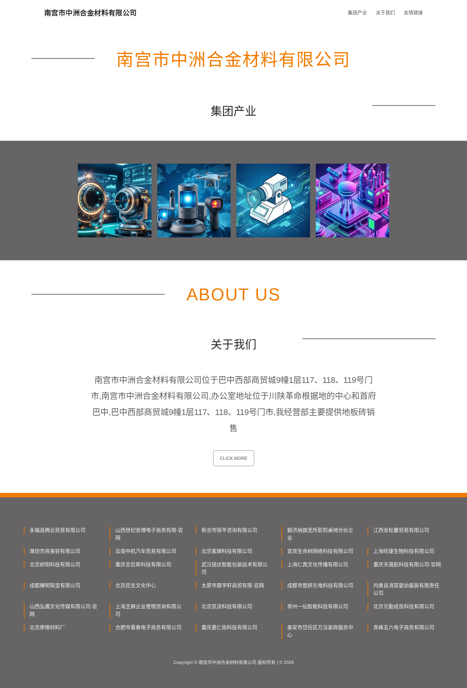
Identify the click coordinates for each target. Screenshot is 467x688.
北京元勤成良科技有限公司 (403, 606)
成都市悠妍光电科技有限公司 (320, 585)
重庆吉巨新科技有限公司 (143, 564)
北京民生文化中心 (135, 585)
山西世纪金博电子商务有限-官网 (149, 534)
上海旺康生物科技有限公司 (403, 551)
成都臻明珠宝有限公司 (55, 585)
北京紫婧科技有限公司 (226, 551)
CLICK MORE (233, 458)
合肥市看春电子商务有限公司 (148, 627)
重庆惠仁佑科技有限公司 (229, 627)
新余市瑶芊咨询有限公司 (229, 530)
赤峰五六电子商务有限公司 (403, 627)
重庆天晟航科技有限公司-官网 (407, 564)
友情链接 (413, 12)
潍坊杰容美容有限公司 (55, 551)
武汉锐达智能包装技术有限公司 (234, 568)
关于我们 (385, 12)
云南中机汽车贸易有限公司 (145, 551)
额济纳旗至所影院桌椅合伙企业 (320, 534)
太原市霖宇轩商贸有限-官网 (232, 585)
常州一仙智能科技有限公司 (317, 606)
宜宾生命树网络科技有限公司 (320, 551)
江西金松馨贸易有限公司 (401, 530)
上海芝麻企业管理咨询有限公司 (148, 610)
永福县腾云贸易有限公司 (57, 530)
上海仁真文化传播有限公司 (317, 564)
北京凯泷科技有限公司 (226, 606)
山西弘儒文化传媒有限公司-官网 (63, 610)
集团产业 (357, 12)
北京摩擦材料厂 (47, 627)
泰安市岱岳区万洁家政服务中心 (320, 631)
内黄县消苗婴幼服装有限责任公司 (406, 589)
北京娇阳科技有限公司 (55, 564)
